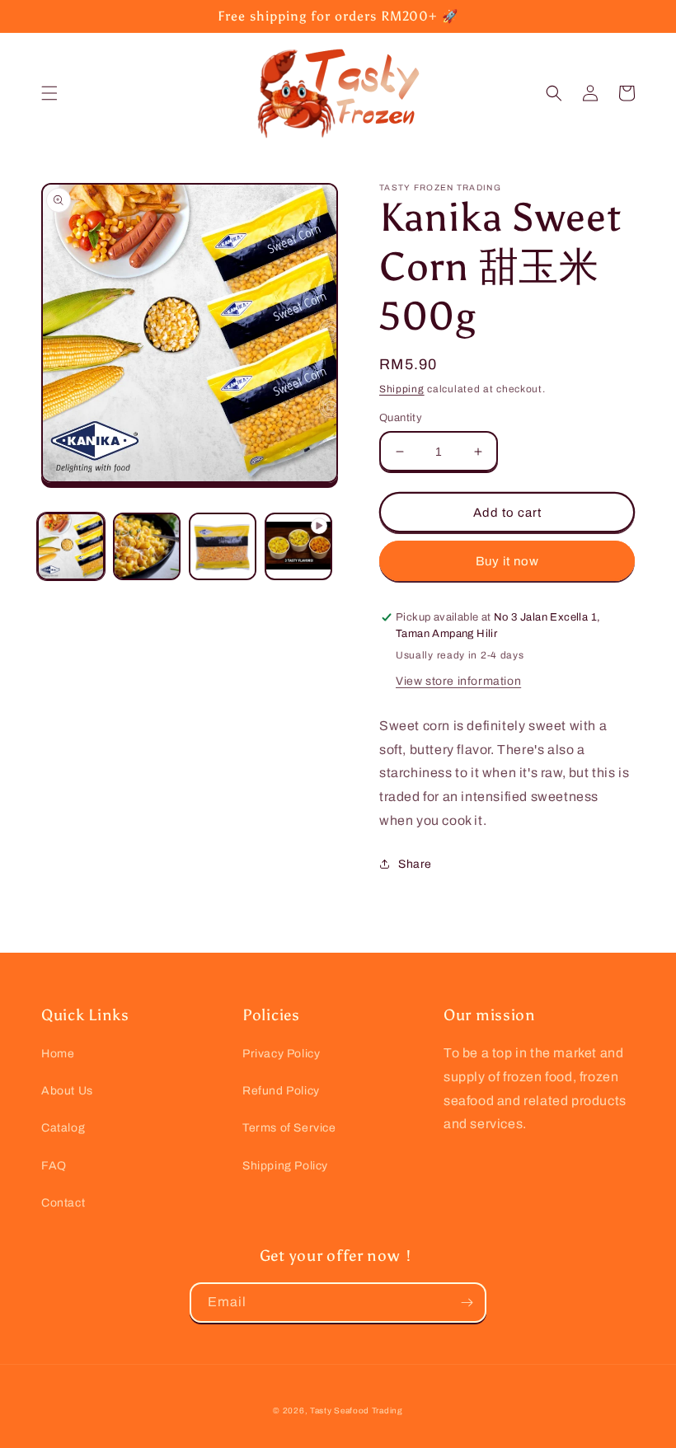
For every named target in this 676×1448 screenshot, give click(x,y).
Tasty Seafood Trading (356, 1410)
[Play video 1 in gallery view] (298, 546)
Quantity (400, 418)
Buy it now (507, 561)
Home (57, 1053)
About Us (67, 1091)
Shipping (402, 389)
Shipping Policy (285, 1166)
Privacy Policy (281, 1053)
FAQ (54, 1166)
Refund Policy (281, 1091)
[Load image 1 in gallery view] (71, 546)
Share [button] (415, 864)
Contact (63, 1203)
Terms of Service (289, 1128)
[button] (49, 93)
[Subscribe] (466, 1302)
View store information (458, 681)
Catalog (63, 1128)
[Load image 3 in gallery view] (222, 546)
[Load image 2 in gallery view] (147, 546)
